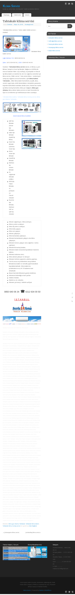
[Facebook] (65, 4)
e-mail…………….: (57, 566)
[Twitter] (69, 4)
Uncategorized (29, 24)
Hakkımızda (17, 15)
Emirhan (9, 24)
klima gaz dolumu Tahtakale (17, 524)
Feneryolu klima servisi (55, 44)
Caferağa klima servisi (55, 41)
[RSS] (72, 4)
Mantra (41, 590)
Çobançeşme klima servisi (11, 532)
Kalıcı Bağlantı (33, 526)
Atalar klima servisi (54, 50)
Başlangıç (6, 15)
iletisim (27, 15)
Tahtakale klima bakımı (32, 524)
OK (69, 26)
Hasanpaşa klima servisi (55, 47)
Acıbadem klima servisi (55, 38)
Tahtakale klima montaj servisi (11, 526)
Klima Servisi (11, 6)
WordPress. (48, 590)
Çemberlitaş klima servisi (33, 532)
